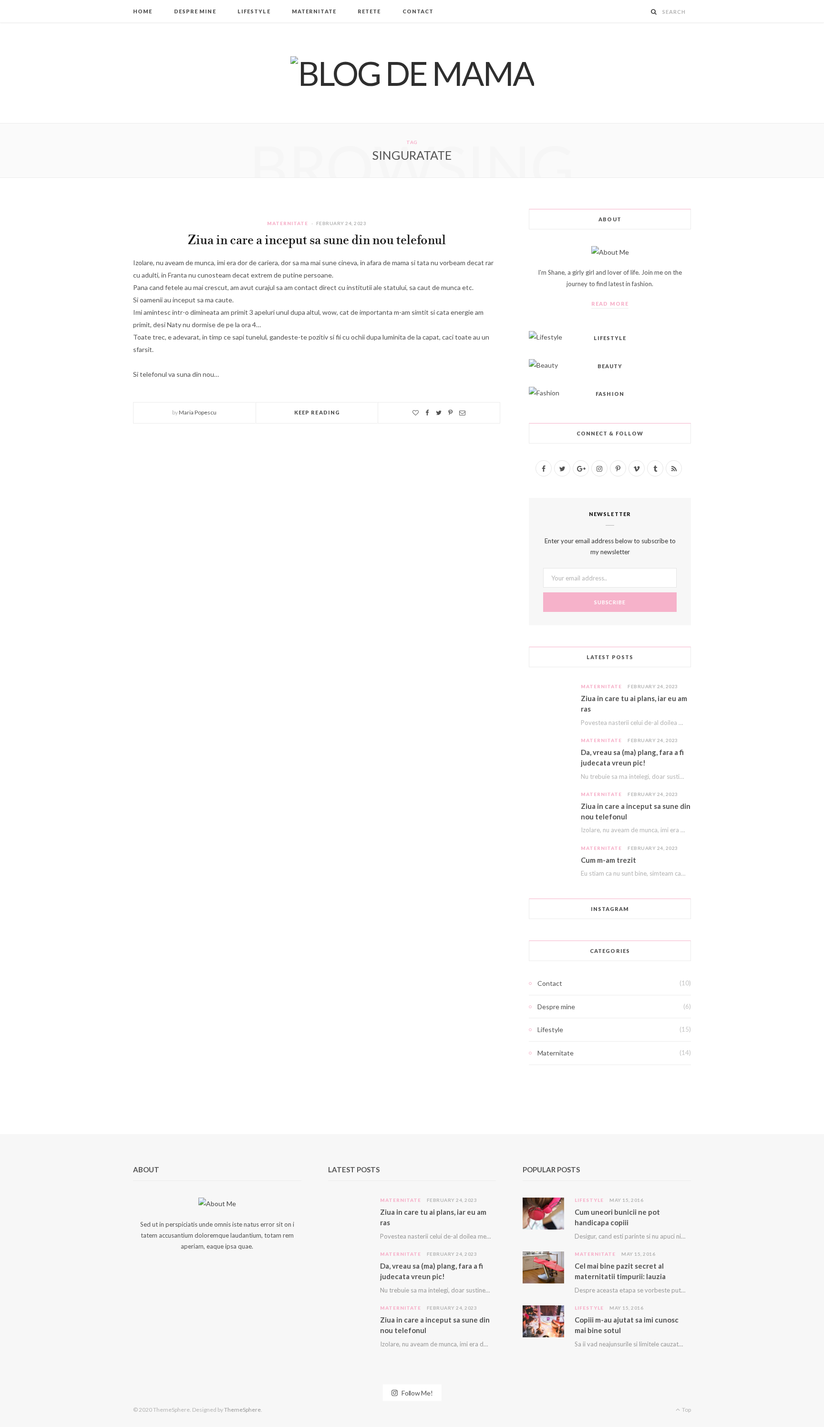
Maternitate (314, 11)
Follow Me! (416, 1392)
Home (142, 11)
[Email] (462, 413)
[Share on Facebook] (427, 413)
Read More (609, 303)
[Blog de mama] (412, 73)
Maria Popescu (197, 412)
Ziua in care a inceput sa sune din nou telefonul (317, 240)
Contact (418, 11)
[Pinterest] (450, 413)
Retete (369, 11)
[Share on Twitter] (439, 413)
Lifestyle (253, 11)
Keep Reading (317, 412)
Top (686, 1409)
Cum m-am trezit (608, 860)
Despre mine (195, 11)
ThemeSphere (242, 1409)
